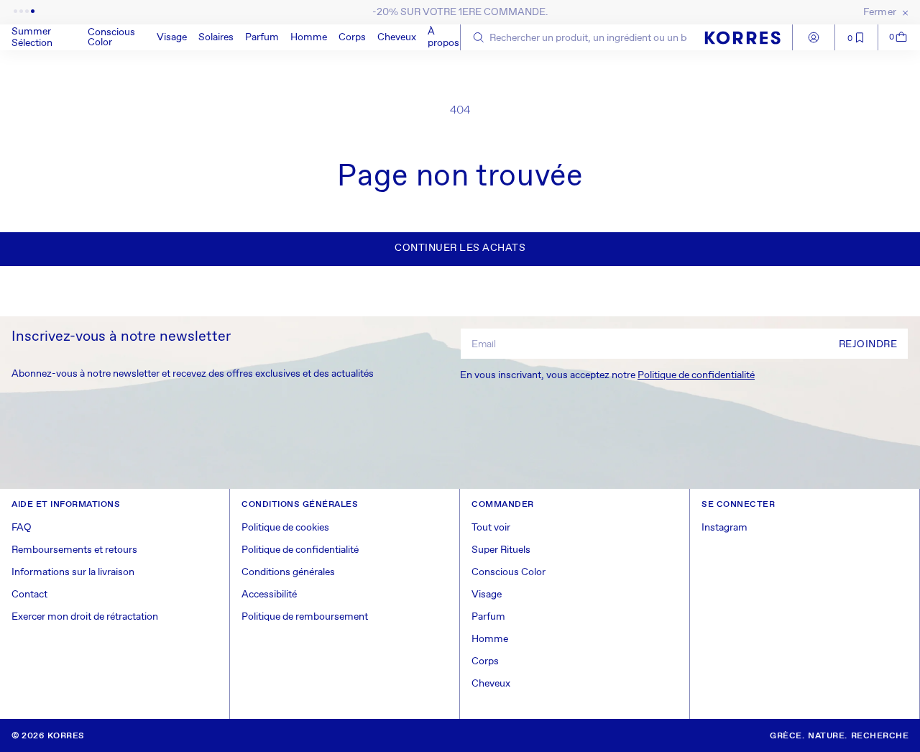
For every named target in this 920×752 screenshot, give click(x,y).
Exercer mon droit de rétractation (85, 616)
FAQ (22, 527)
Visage (172, 37)
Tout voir (491, 527)
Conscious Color (111, 37)
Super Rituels (501, 550)
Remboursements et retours (74, 550)
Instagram (725, 527)
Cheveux (396, 37)
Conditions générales (288, 572)
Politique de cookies (285, 527)
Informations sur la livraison (73, 572)
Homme (308, 37)
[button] (117, 37)
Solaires (216, 37)
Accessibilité (269, 594)
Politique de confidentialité (696, 375)
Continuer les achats (460, 248)
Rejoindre (868, 344)
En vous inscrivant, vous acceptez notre (607, 375)
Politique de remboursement (305, 616)
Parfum (262, 37)
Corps (352, 37)
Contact (29, 594)
